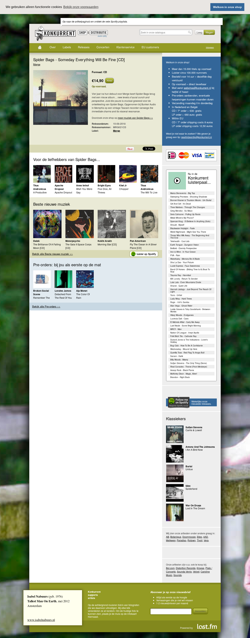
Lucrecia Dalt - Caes (179, 318)
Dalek (36, 241)
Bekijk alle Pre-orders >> (46, 306)
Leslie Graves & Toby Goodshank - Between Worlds (190, 310)
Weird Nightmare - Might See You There (188, 232)
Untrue (189, 469)
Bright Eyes (104, 185)
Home (39, 47)
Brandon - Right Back (180, 377)
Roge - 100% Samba (179, 302)
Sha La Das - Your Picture (182, 262)
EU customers (150, 47)
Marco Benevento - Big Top (182, 193)
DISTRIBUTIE (99, 34)
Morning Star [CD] (107, 244)
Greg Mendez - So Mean (181, 210)
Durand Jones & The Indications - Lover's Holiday (189, 340)
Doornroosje (189, 536)
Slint (188, 486)
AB (167, 536)
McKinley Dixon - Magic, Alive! (183, 373)
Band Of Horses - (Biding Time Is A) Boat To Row (190, 270)
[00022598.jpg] (54, 99)
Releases (83, 47)
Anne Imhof (82, 185)
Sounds (177, 575)
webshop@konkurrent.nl (197, 88)
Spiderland (191, 488)
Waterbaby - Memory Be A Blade (185, 258)
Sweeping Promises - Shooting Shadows (188, 196)
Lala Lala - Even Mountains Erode (185, 282)
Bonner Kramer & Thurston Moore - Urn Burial (190, 200)
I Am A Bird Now (194, 449)
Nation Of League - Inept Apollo (184, 332)
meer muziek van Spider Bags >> (135, 117)
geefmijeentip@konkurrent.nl (196, 137)
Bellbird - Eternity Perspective (183, 248)
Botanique (175, 536)
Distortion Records (186, 568)
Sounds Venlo (184, 571)
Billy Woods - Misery (179, 359)
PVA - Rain (175, 255)
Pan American (138, 241)
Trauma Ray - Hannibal (180, 275)
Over (53, 47)
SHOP (82, 32)
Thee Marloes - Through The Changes (187, 207)
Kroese (200, 568)
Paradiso (181, 540)
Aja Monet (81, 290)
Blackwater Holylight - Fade (182, 228)
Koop (109, 80)
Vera (206, 540)
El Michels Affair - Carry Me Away (185, 322)
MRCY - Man (176, 329)
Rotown (192, 540)
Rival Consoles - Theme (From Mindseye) (188, 366)
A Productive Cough (40, 194)
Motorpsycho (72, 241)
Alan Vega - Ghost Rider (181, 305)
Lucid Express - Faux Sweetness (185, 265)
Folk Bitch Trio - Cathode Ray (183, 336)
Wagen (209, 32)
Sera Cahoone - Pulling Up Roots (185, 214)
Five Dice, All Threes (105, 190)
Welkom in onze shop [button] (227, 7)
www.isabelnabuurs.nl (41, 620)
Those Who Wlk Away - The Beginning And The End (189, 236)
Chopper (124, 188)
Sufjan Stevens (194, 427)
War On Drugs (193, 505)
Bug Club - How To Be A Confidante (186, 345)
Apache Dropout (59, 187)
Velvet (196, 571)
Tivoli (200, 540)
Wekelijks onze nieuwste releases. (201, 402)
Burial (189, 466)
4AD (205, 536)
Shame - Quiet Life (178, 285)
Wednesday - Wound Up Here (183, 349)
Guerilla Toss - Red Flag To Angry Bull (187, 352)
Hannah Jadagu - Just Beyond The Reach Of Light (190, 290)
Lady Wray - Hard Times (181, 298)
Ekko (199, 536)
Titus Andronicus (39, 187)
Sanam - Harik (176, 356)
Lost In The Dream (195, 508)
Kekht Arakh (105, 241)
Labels (67, 47)
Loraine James (63, 290)
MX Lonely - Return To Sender (184, 278)
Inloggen (210, 47)
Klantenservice (125, 47)
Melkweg (171, 540)
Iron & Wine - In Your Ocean (183, 251)
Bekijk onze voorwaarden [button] (80, 7)
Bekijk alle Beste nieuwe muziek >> (52, 254)
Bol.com (170, 568)
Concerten (102, 47)
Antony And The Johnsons (200, 447)
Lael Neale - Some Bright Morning (185, 325)
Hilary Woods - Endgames (182, 315)
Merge (36, 64)
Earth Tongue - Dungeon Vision (184, 244)
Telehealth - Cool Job (179, 241)
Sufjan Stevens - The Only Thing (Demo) (188, 363)
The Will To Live (149, 192)
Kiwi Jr (123, 185)
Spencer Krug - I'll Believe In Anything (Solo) (190, 221)
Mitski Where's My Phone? (182, 217)
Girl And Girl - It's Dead (180, 203)
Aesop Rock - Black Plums (182, 370)
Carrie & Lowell (194, 430)
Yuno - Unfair (176, 295)
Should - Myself (177, 224)
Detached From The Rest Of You (63, 295)
